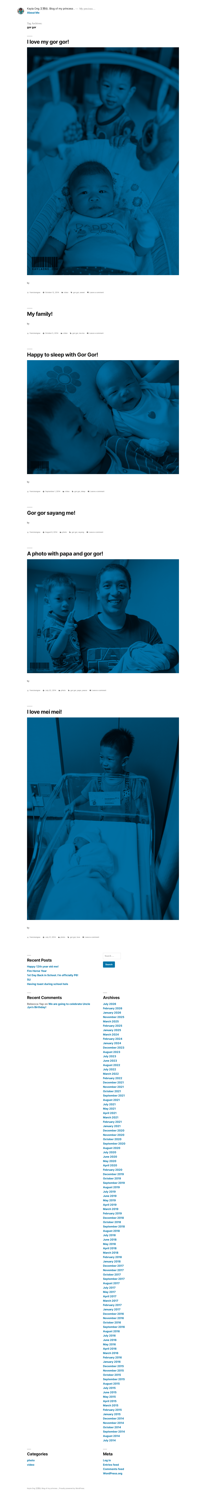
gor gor (76, 292)
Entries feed (111, 1464)
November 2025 (113, 1017)
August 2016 (111, 1331)
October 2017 (112, 1274)
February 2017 (112, 1305)
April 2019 (110, 1204)
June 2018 (110, 1239)
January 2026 (112, 1012)
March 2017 (110, 1300)
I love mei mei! (44, 712)
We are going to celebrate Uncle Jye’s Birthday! (58, 1005)
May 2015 (109, 1396)
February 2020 (112, 1169)
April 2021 (110, 1113)
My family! (40, 314)
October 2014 (112, 1427)
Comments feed (113, 1469)
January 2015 (112, 1414)
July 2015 (109, 1388)
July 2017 (109, 1287)
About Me (33, 12)
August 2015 (111, 1383)
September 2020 (114, 1143)
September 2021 (114, 1095)
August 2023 (111, 1052)
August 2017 (111, 1283)
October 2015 (112, 1374)
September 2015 (114, 1379)
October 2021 (112, 1091)
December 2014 (113, 1418)
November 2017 (113, 1270)
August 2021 (111, 1100)
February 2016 (112, 1357)
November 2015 (113, 1370)
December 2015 (113, 1366)
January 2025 (112, 1030)
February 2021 (112, 1121)
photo (64, 532)
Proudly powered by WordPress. (72, 1488)
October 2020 (112, 1139)
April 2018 (110, 1248)
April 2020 (110, 1165)
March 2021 (110, 1117)
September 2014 (114, 1431)
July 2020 (109, 1152)
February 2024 (112, 1038)
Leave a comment (97, 292)
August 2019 (111, 1187)
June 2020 (110, 1156)
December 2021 (113, 1082)
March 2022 (111, 1073)
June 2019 (110, 1196)
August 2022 (111, 1065)
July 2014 (109, 1440)
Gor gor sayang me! (51, 513)
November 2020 (113, 1135)
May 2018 (109, 1244)
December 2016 (113, 1313)
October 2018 (112, 1222)
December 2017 (113, 1265)
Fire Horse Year (37, 971)
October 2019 (112, 1178)
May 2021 (109, 1108)
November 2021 (113, 1086)
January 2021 (112, 1126)
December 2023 (113, 1047)
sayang (81, 532)
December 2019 (113, 1174)
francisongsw (35, 292)
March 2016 (110, 1353)
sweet (82, 292)
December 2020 (113, 1130)
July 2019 (109, 1191)
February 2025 (112, 1025)
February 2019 (112, 1213)
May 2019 (109, 1200)
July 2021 (109, 1104)
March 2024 (111, 1034)
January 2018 (112, 1261)
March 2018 (110, 1252)
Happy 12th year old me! (43, 966)
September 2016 (114, 1326)
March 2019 (110, 1209)
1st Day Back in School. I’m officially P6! (52, 975)
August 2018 (111, 1231)
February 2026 (112, 1008)
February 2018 (112, 1257)
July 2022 (109, 1069)
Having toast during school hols (47, 984)
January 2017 (111, 1309)
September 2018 (114, 1226)
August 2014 (111, 1436)
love (78, 937)
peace (84, 690)
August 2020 (111, 1148)
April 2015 (110, 1401)
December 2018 (113, 1217)
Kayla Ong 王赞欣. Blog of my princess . (50, 8)
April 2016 (110, 1348)
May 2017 (109, 1292)
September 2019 (114, 1182)
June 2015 (110, 1392)
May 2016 (109, 1344)
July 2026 (109, 1004)
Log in (107, 1460)
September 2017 (114, 1278)
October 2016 (112, 1322)
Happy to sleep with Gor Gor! (62, 354)
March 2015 (110, 1405)
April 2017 (109, 1296)
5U (29, 979)
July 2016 (109, 1335)
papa (79, 690)
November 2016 (113, 1318)
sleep (83, 491)
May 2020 (109, 1161)
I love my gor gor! (48, 42)
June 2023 (110, 1060)
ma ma (81, 333)
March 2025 (111, 1021)
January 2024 (112, 1043)
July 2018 (109, 1235)
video (66, 292)
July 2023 (109, 1056)
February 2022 (112, 1078)
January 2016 (112, 1361)
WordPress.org (112, 1473)
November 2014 (113, 1422)
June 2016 (110, 1340)
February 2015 (112, 1409)
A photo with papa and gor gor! (65, 553)
